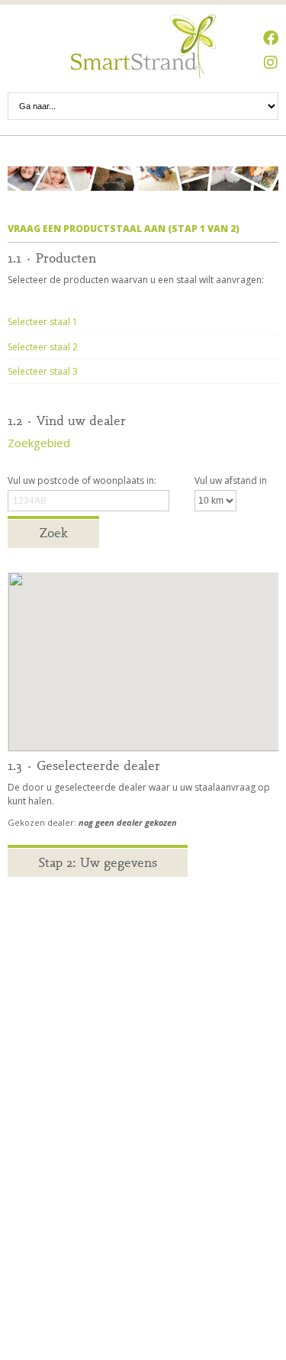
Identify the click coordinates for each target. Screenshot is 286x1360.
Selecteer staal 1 (43, 321)
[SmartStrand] (143, 46)
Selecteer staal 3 (43, 371)
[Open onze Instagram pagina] (271, 62)
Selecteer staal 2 (43, 346)
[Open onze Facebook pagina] (271, 38)
